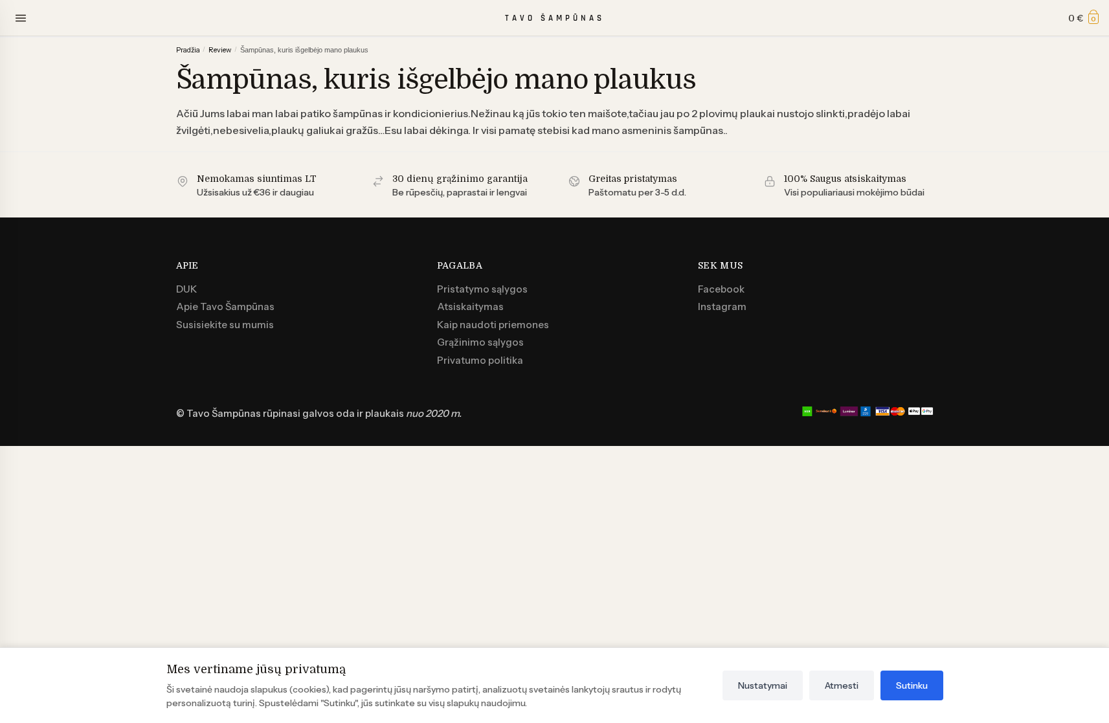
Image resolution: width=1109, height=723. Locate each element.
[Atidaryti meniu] (20, 18)
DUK (186, 289)
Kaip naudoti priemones (493, 324)
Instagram (722, 306)
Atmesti (841, 685)
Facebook (721, 289)
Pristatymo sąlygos (482, 289)
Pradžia (188, 49)
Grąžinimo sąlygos (480, 342)
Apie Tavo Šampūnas (225, 306)
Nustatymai (762, 685)
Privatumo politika (480, 360)
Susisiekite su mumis (225, 324)
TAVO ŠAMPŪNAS (555, 18)
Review (219, 49)
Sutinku (912, 685)
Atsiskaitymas (470, 306)
